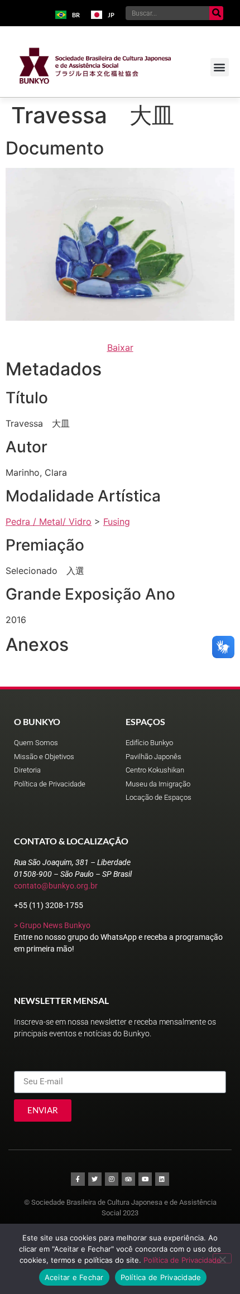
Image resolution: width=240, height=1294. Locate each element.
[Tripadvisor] (128, 1179)
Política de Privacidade (182, 1260)
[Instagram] (111, 1179)
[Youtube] (145, 1179)
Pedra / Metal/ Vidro (49, 521)
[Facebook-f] (77, 1179)
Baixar (120, 347)
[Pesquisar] (216, 13)
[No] (222, 1258)
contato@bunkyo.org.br (56, 885)
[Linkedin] (162, 1179)
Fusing (116, 521)
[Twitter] (95, 1179)
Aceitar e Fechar (74, 1277)
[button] (219, 67)
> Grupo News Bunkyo (52, 925)
